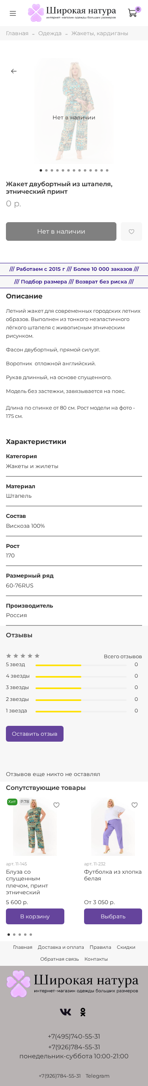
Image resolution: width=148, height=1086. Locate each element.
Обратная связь (59, 959)
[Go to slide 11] (96, 170)
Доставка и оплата (61, 947)
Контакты (96, 959)
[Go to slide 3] (52, 170)
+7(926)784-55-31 (74, 1047)
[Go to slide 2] (46, 170)
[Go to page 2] (14, 934)
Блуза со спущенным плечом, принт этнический (27, 882)
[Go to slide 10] (91, 170)
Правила (100, 947)
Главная (17, 33)
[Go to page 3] (20, 934)
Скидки (126, 947)
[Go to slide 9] (85, 170)
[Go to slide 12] (102, 170)
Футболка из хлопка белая (113, 875)
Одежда (50, 33)
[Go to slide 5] (63, 170)
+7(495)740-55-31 (74, 1036)
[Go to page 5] (31, 934)
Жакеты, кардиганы (99, 33)
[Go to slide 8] (80, 170)
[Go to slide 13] (107, 170)
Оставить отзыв (35, 733)
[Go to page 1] (8, 934)
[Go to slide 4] (57, 170)
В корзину (35, 916)
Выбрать (113, 916)
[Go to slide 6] (68, 170)
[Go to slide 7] (74, 170)
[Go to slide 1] (41, 170)
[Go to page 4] (25, 934)
